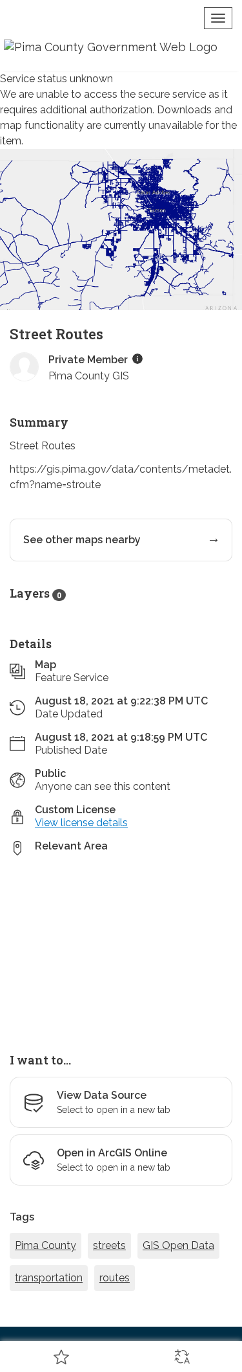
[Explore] (121, 947)
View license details (81, 822)
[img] (137, 358)
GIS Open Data (178, 1245)
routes (114, 1278)
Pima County (45, 1245)
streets (109, 1245)
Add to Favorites (60, 1356)
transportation (49, 1278)
